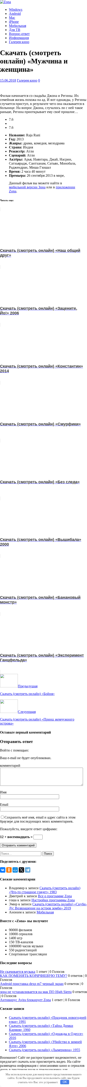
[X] (21, 870)
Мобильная (17, 26)
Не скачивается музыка (17, 972)
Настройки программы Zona (53, 900)
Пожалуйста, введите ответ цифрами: (28, 829)
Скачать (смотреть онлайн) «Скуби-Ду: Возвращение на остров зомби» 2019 (48, 906)
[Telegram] (27, 870)
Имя (3, 792)
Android (15, 13)
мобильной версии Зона (27, 187)
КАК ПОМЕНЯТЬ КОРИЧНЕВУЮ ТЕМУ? (33, 976)
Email (4, 804)
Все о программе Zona (55, 896)
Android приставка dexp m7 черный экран (32, 984)
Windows (15, 9)
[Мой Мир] (15, 870)
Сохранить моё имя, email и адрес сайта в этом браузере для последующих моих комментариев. (37, 819)
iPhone (14, 22)
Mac (12, 18)
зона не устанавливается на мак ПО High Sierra (36, 992)
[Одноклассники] (9, 870)
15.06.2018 (8, 80)
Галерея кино (19, 42)
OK (65, 1082)
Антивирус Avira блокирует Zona (25, 1000)
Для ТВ (14, 30)
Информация (19, 38)
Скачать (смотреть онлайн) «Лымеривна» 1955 (44, 1050)
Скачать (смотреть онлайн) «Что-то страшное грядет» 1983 (44, 890)
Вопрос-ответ (19, 34)
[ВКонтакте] (2, 870)
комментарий (10, 765)
